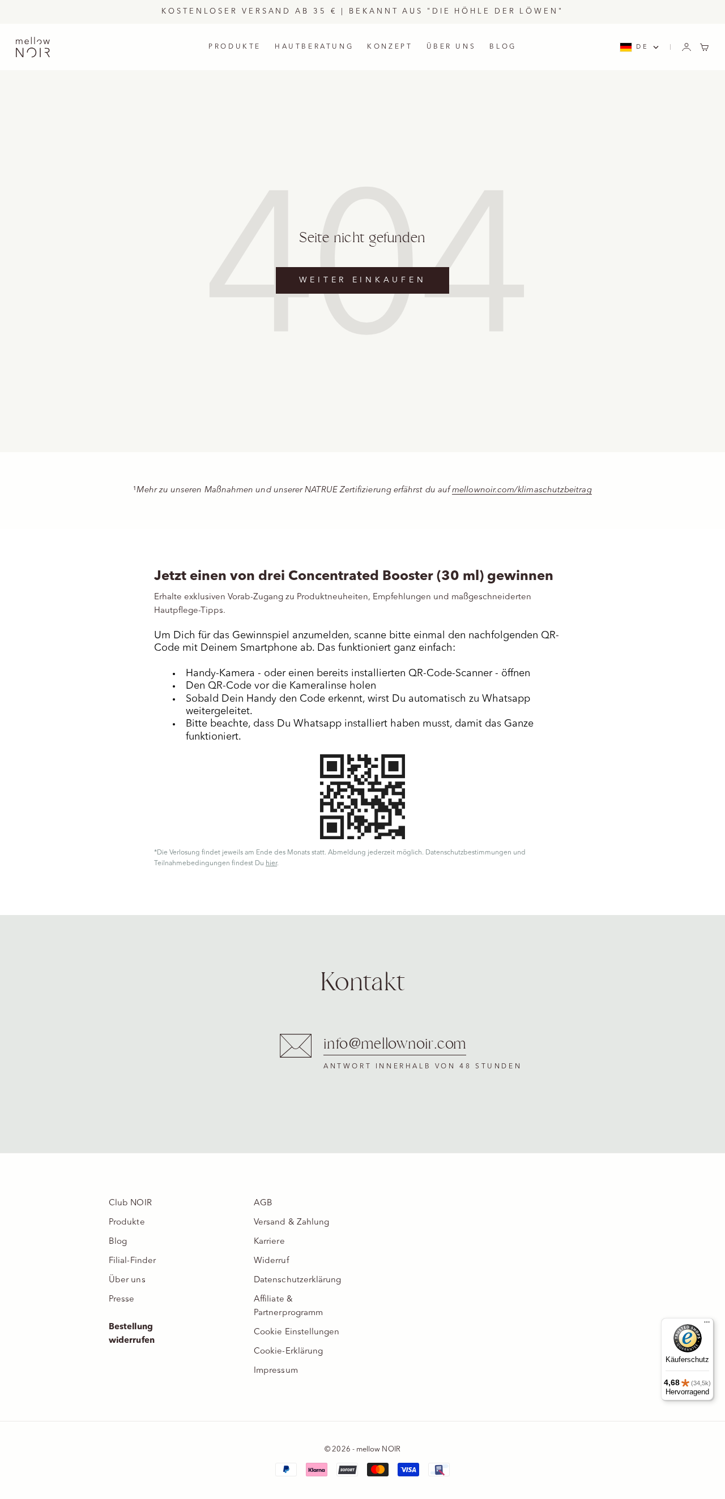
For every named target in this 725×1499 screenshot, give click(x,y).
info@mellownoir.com (394, 1044)
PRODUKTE (234, 47)
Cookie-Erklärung (288, 1351)
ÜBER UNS (451, 47)
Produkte (127, 1222)
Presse (121, 1299)
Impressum (276, 1371)
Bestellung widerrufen (132, 1334)
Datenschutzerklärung (298, 1280)
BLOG (502, 47)
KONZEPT (389, 47)
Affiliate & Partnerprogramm (288, 1306)
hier (271, 863)
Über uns (127, 1280)
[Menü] (707, 1325)
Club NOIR (130, 1203)
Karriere (269, 1242)
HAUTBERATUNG (314, 47)
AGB (263, 1203)
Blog (118, 1242)
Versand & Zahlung (291, 1222)
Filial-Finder (132, 1261)
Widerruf (271, 1261)
